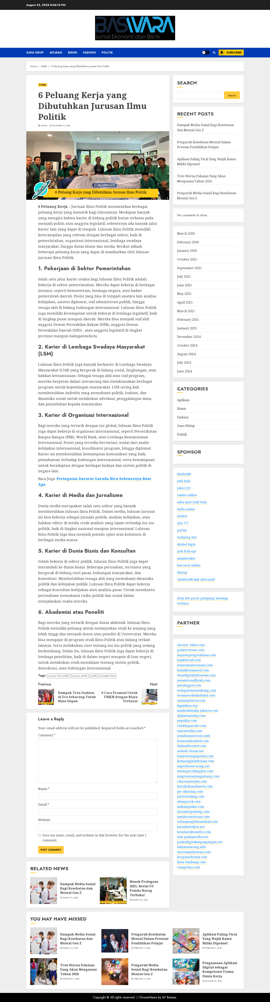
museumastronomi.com (195, 665)
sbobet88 (184, 474)
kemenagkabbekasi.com (195, 761)
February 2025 (188, 320)
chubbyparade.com (191, 726)
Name (44, 789)
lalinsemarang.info (191, 847)
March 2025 (186, 311)
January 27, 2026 (213, 981)
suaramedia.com (189, 731)
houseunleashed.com (193, 741)
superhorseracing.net (193, 766)
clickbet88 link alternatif (196, 579)
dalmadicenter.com (191, 746)
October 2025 (187, 259)
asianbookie (186, 558)
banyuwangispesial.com (195, 756)
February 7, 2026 (142, 948)
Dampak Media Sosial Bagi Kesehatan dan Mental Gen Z (77, 888)
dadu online (186, 509)
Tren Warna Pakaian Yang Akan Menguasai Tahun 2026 (78, 969)
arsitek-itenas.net (190, 751)
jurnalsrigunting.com (193, 812)
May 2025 (184, 294)
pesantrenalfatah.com (193, 680)
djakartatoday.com (191, 715)
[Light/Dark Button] (206, 52)
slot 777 (183, 523)
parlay (182, 530)
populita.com (187, 721)
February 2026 (188, 242)
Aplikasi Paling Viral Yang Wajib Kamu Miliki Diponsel (219, 938)
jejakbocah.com (189, 660)
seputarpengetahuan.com (196, 655)
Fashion (89, 52)
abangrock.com (189, 801)
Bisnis (72, 52)
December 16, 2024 (61, 125)
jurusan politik (79, 676)
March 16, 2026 (70, 897)
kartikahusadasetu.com (195, 786)
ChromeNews (148, 997)
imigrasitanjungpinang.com (198, 776)
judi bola (183, 481)
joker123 (184, 488)
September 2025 (189, 268)
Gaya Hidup (35, 52)
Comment (46, 735)
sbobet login (186, 544)
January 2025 (187, 328)
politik (94, 676)
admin (44, 125)
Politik (107, 52)
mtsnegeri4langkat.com (195, 771)
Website (44, 820)
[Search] (214, 52)
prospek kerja (107, 676)
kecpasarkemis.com (192, 857)
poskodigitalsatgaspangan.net (200, 842)
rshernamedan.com (192, 781)
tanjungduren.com (191, 700)
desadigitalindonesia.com (196, 675)
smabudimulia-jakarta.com (197, 711)
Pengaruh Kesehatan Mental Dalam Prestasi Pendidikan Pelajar (149, 938)
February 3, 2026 (142, 979)
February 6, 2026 (213, 948)
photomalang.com (190, 796)
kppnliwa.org (187, 705)
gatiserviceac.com (190, 650)
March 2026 (186, 234)
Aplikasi (56, 52)
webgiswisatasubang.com (196, 690)
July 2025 (184, 277)
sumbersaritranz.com (193, 817)
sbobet (182, 516)
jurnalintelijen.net (191, 827)
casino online (187, 495)
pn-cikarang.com (190, 791)
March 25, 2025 (140, 900)
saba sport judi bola (192, 502)
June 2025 (184, 285)
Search (187, 82)
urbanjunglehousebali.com (197, 822)
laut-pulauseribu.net (192, 837)
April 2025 (185, 302)
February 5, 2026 (71, 979)
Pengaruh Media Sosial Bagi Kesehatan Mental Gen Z (149, 969)
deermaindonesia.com (194, 852)
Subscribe (234, 52)
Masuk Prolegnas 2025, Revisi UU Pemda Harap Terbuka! (144, 888)
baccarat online (189, 565)
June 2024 (184, 371)
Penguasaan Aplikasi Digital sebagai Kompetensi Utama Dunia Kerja (219, 969)
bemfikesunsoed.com (193, 670)
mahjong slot (187, 537)
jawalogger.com (189, 685)
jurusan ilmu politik (58, 676)
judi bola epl (186, 551)
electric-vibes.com (191, 645)
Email (43, 804)
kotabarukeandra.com (194, 832)
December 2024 (189, 337)
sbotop (182, 572)
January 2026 (187, 251)
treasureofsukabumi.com (196, 695)
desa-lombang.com (191, 862)
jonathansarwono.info (193, 736)
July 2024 (184, 363)
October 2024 (187, 345)
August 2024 (186, 354)
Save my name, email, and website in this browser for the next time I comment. (94, 838)
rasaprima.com (188, 867)
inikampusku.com (190, 806)
